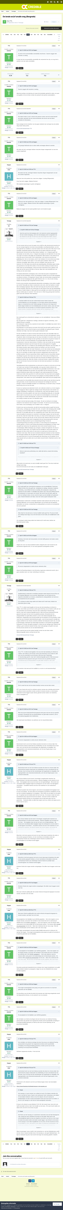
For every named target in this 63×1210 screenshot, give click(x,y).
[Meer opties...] (59, 46)
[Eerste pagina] (3, 35)
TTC (11, 21)
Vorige (7, 34)
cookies (9, 1205)
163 (45, 34)
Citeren (21, 68)
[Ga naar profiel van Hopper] (9, 176)
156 (21, 34)
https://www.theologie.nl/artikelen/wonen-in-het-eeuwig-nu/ (32, 1086)
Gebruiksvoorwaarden (6, 1208)
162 (41, 34)
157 (25, 34)
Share (46, 21)
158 (28, 34)
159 (31, 34)
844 (9, 183)
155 (18, 34)
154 (14, 34)
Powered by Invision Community (31, 1186)
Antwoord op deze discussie (51, 28)
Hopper (35, 50)
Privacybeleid (34, 1183)
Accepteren (58, 1204)
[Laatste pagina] (54, 35)
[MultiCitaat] (17, 68)
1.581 (9, 64)
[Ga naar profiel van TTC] (4, 21)
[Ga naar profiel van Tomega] (9, 232)
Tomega (35, 113)
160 (35, 34)
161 (38, 34)
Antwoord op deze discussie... (18, 1164)
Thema (27, 1183)
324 (9, 239)
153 (11, 34)
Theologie (20, 22)
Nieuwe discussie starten (32, 28)
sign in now (36, 1158)
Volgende (49, 34)
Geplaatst (21, 45)
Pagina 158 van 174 (58, 37)
